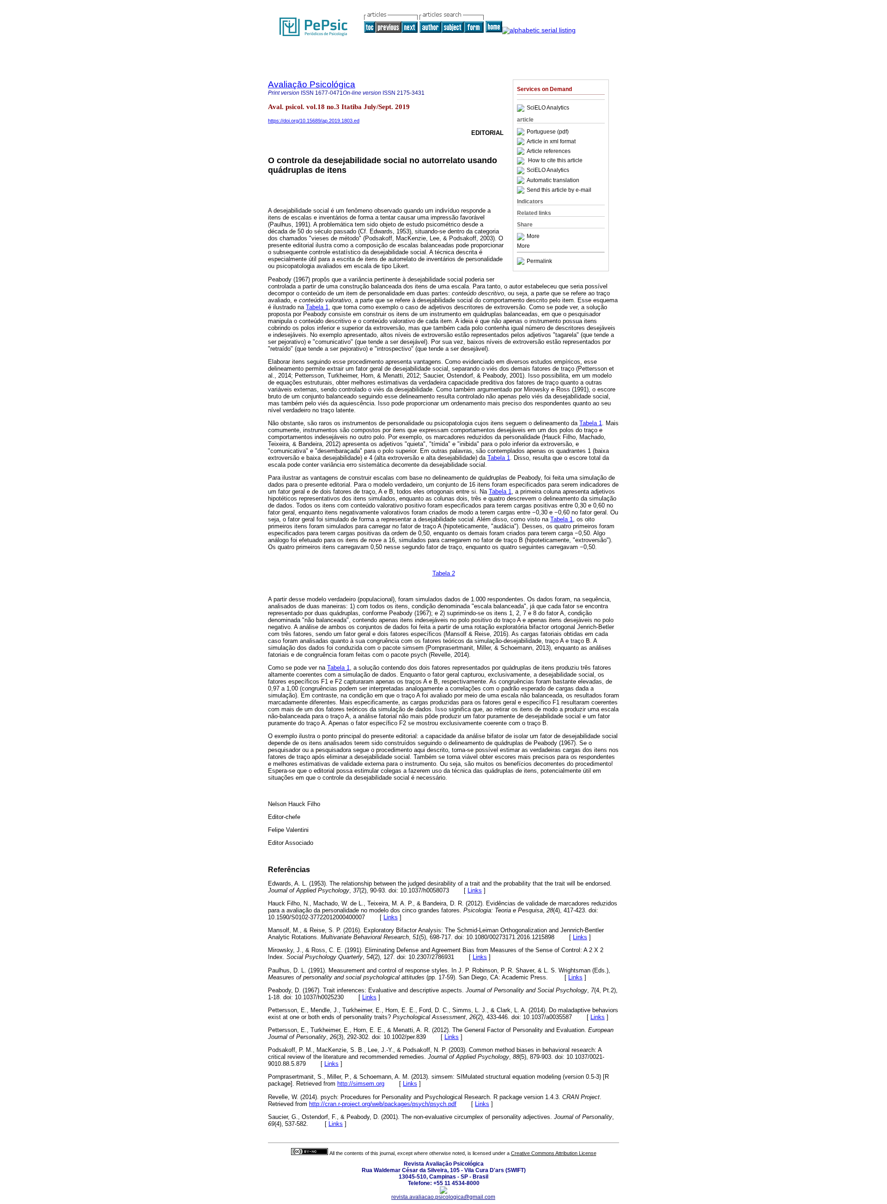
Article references (549, 151)
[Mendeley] (522, 236)
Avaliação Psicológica (311, 84)
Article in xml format (551, 141)
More (533, 236)
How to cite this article (555, 161)
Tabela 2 (443, 573)
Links (475, 890)
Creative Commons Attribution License (553, 1153)
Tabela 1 (317, 307)
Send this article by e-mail (559, 190)
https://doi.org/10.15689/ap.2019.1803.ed (313, 120)
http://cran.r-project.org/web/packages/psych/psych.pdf (382, 1103)
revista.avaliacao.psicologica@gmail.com (443, 1197)
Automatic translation (553, 180)
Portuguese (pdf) (548, 131)
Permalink (539, 261)
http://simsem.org (360, 1083)
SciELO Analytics (548, 108)
